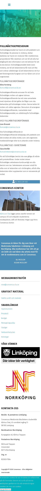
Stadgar (4, 328)
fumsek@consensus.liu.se (10, 127)
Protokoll (4, 314)
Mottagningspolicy (8, 323)
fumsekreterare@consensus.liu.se (13, 152)
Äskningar (5, 337)
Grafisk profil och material (11, 298)
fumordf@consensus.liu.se (10, 88)
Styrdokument (6, 309)
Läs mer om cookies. (13, 486)
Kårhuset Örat (5, 214)
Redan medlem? (20, 263)
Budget (4, 318)
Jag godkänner (5, 489)
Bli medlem (20, 260)
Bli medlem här (21, 182)
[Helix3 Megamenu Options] (9, 4)
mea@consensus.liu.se (10, 285)
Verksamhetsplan (8, 332)
